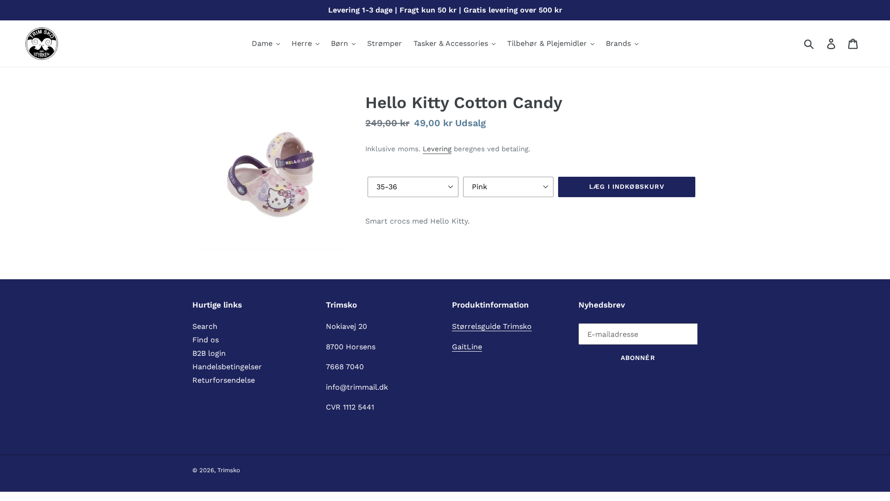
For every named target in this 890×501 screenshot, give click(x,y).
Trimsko (228, 470)
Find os (205, 339)
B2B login (209, 353)
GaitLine (467, 346)
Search (204, 326)
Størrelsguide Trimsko (492, 326)
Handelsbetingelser (227, 366)
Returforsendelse (223, 380)
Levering (437, 149)
